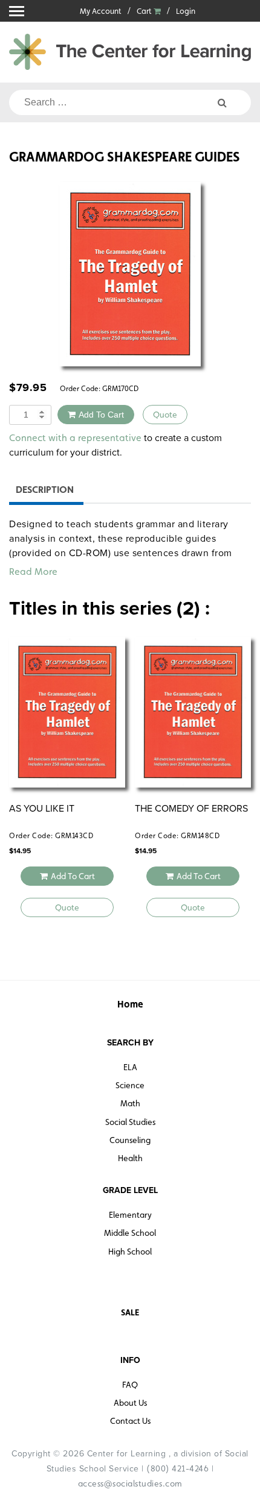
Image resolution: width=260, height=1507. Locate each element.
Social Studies (130, 1122)
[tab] (44, 491)
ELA (130, 1067)
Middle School (130, 1233)
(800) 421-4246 (177, 1468)
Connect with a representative (75, 437)
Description (45, 489)
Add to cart (101, 414)
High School (130, 1251)
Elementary (130, 1215)
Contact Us (130, 1421)
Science (130, 1085)
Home (130, 1004)
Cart (145, 11)
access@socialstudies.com (130, 1483)
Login (185, 11)
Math (130, 1103)
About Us (130, 1403)
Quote (165, 414)
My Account (101, 11)
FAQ (130, 1385)
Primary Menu (16, 11)
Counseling (130, 1140)
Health (130, 1158)
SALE (130, 1312)
